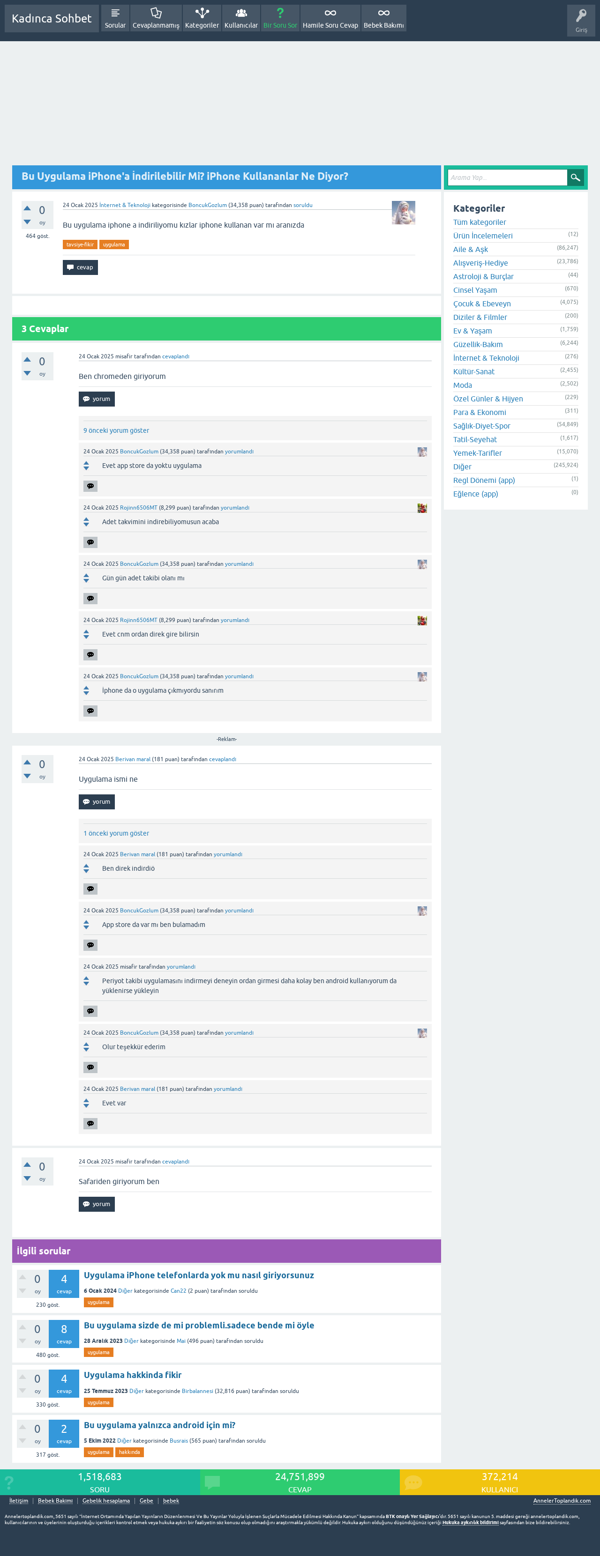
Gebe (146, 1501)
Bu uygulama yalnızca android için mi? (159, 1425)
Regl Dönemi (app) (484, 480)
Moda (462, 385)
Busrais (179, 1440)
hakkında (129, 1452)
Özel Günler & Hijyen (488, 398)
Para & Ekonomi (479, 412)
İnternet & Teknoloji (124, 205)
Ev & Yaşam (472, 330)
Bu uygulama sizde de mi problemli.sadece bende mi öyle (199, 1325)
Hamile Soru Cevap (330, 25)
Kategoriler (202, 25)
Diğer (125, 1291)
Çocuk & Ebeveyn (482, 303)
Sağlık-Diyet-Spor (481, 426)
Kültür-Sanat (474, 371)
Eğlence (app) (475, 493)
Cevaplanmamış (156, 25)
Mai (181, 1341)
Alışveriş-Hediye (480, 263)
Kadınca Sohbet (52, 18)
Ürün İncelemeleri (483, 235)
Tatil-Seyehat (475, 439)
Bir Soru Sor (280, 25)
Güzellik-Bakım (478, 344)
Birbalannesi (197, 1391)
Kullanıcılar (241, 25)
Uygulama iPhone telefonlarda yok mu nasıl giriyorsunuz (199, 1275)
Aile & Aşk (470, 249)
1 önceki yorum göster (116, 833)
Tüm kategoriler (479, 222)
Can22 (179, 1291)
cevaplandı (175, 356)
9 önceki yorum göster (116, 430)
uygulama (114, 244)
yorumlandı (239, 451)
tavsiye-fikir (80, 244)
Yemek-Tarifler (477, 453)
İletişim (18, 1501)
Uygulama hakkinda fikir (133, 1375)
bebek (171, 1501)
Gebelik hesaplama (106, 1501)
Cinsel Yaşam (475, 290)
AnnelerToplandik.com (562, 1500)
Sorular (115, 25)
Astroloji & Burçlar (483, 276)
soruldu (303, 205)
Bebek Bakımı (384, 25)
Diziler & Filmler (480, 317)
